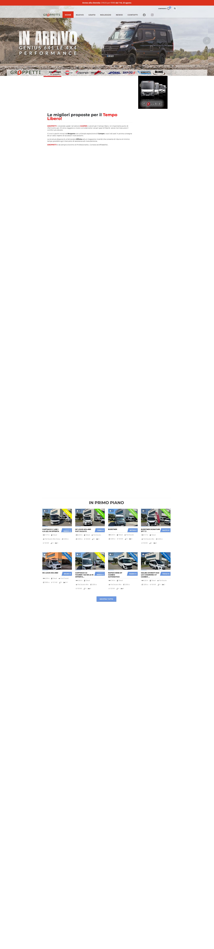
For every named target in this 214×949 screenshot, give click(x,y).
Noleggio (105, 15)
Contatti (133, 15)
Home (68, 15)
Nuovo (80, 15)
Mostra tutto (106, 599)
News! (119, 15)
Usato (92, 15)
